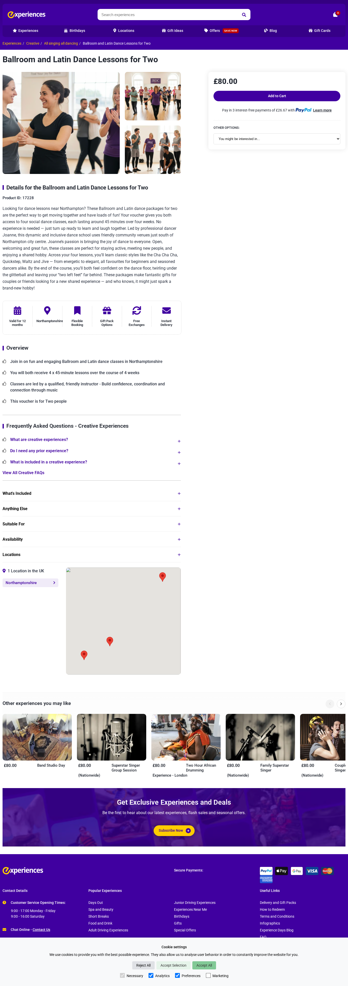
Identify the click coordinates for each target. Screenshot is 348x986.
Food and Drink (100, 923)
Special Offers (185, 930)
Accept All (204, 965)
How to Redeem (272, 909)
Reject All (143, 965)
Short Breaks (98, 916)
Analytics (162, 976)
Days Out (95, 903)
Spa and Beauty (100, 909)
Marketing (220, 976)
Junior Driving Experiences (195, 903)
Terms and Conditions (277, 916)
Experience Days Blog (276, 930)
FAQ (263, 937)
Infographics (270, 923)
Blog (273, 31)
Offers (223, 31)
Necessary (135, 976)
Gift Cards (321, 31)
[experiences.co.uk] (88, 871)
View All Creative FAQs (23, 472)
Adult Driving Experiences (108, 930)
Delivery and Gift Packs (278, 903)
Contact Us (41, 930)
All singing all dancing (61, 43)
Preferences (191, 976)
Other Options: (226, 128)
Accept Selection (173, 965)
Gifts (178, 923)
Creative (32, 43)
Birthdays (181, 916)
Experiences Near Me (190, 909)
